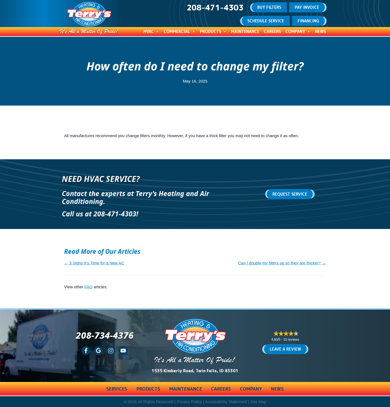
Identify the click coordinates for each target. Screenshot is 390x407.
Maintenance (245, 31)
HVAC (149, 31)
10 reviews (291, 339)
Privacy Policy (189, 402)
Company (295, 31)
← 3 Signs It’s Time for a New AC (94, 263)
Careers (272, 31)
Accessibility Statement (226, 402)
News (320, 31)
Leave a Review (285, 349)
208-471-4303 (114, 213)
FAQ (88, 287)
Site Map (258, 402)
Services (116, 388)
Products (210, 31)
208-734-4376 (105, 335)
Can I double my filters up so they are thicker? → (282, 263)
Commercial (177, 31)
